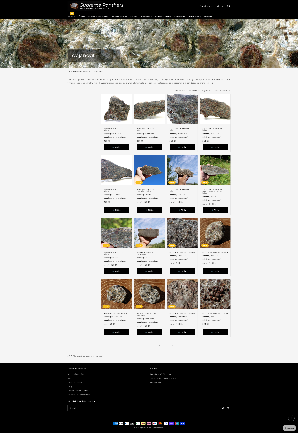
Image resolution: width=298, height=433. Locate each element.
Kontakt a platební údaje (78, 390)
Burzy (70, 386)
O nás (70, 378)
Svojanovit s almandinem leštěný (114, 129)
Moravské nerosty (81, 71)
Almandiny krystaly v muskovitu (182, 252)
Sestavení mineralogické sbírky (163, 378)
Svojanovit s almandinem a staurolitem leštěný (148, 190)
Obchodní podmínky (76, 374)
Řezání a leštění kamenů (160, 374)
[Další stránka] (172, 345)
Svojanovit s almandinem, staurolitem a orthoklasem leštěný (213, 191)
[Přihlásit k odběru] (106, 408)
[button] (218, 6)
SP (69, 71)
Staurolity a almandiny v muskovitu (146, 314)
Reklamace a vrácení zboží (79, 395)
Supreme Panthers (146, 427)
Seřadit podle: (181, 90)
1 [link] (159, 345)
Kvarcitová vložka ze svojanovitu (145, 253)
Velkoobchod (155, 382)
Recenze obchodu (75, 382)
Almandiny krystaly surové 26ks (215, 313)
